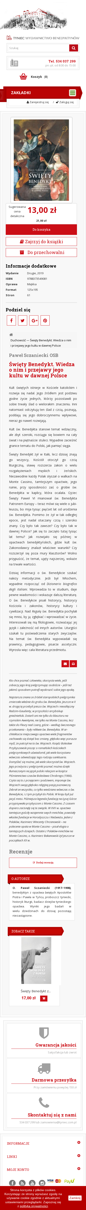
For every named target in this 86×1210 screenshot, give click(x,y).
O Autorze (20, 879)
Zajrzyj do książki (43, 241)
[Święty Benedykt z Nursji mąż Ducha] (36, 960)
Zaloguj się (66, 102)
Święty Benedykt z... (36, 991)
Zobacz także (23, 931)
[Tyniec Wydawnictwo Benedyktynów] (43, 37)
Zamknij (74, 1198)
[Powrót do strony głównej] (11, 335)
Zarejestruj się (39, 102)
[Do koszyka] (43, 999)
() (39, 77)
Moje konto (18, 1169)
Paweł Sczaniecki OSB (33, 355)
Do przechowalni (45, 252)
